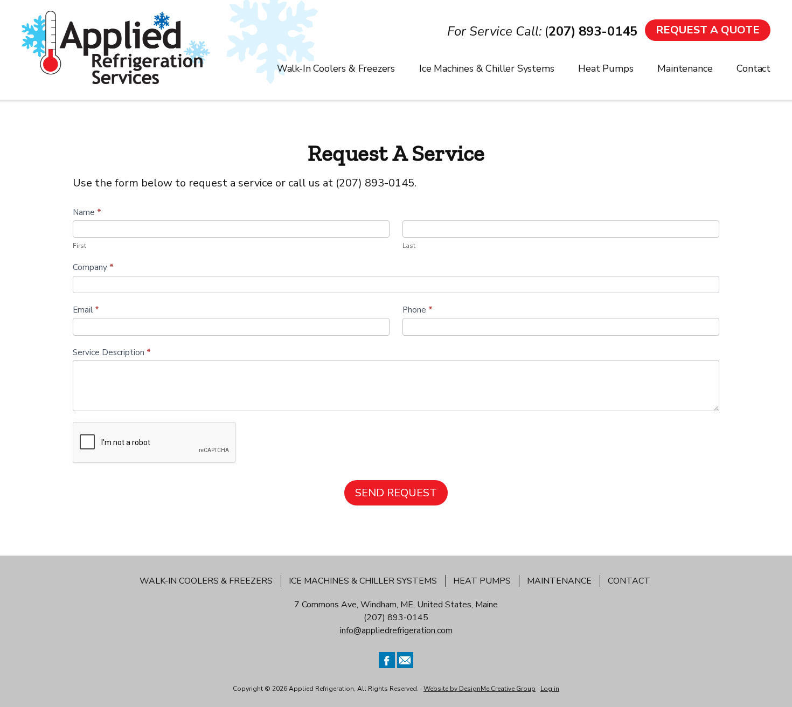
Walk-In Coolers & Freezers (206, 581)
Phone (417, 309)
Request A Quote (708, 30)
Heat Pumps (482, 581)
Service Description (112, 352)
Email (86, 309)
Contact (629, 581)
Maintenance (559, 581)
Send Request (396, 493)
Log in (549, 688)
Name (87, 212)
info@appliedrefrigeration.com (396, 630)
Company (93, 267)
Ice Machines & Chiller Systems (363, 581)
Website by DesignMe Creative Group (479, 688)
